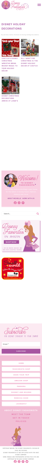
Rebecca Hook (21, 398)
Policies (21, 421)
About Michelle (14, 198)
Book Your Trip (21, 375)
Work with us (28, 198)
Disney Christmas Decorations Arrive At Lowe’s (10, 98)
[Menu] (39, 4)
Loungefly (21, 404)
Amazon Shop (21, 381)
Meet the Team (21, 414)
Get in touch (21, 418)
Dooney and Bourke (21, 392)
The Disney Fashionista (15, 6)
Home (21, 363)
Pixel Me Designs (21, 450)
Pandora (21, 386)
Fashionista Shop (21, 369)
